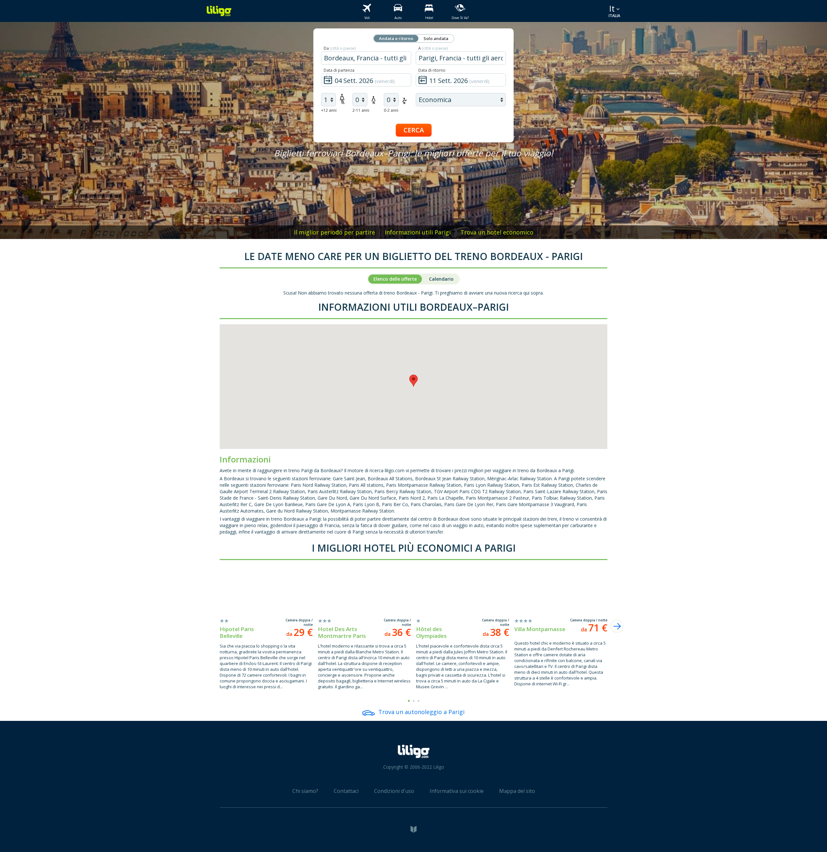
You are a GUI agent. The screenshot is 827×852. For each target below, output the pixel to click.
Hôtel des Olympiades (431, 632)
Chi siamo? (305, 791)
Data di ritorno (431, 70)
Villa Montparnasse (539, 629)
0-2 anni (391, 110)
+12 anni (329, 110)
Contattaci (346, 791)
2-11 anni (360, 110)
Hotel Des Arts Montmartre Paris (342, 632)
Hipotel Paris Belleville (237, 632)
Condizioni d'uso (394, 791)
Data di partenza (339, 70)
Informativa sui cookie (457, 791)
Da (340, 48)
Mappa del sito (517, 791)
